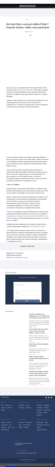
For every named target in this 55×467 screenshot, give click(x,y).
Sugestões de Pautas (42, 429)
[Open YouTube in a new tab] (30, 35)
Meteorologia (47, 410)
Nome (17, 292)
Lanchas (3, 407)
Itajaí (20, 425)
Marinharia (39, 410)
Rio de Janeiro (28, 422)
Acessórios (21, 405)
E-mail (17, 296)
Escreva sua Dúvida (20, 285)
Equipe (46, 422)
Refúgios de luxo (5, 429)
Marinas (46, 407)
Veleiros (3, 410)
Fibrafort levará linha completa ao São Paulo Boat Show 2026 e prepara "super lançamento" (38, 373)
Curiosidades (32, 342)
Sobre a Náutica (42, 419)
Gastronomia (4, 425)
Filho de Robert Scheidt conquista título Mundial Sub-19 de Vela (39, 358)
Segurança (28, 407)
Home (27, 19)
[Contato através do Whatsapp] (44, 398)
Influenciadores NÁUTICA (43, 425)
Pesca (13, 427)
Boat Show (22, 419)
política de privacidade (24, 459)
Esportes (9, 422)
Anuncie (39, 427)
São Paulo (21, 422)
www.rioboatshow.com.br (37, 226)
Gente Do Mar (32, 354)
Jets (11, 405)
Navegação (21, 407)
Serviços (39, 402)
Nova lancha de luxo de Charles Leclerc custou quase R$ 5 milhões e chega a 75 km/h (38, 331)
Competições (32, 369)
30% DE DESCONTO (31, 6)
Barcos (30, 327)
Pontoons (9, 407)
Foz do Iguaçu (26, 425)
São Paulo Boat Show (33, 384)
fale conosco (33, 459)
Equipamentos (23, 402)
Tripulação (39, 415)
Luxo (10, 425)
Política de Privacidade (12, 466)
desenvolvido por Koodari (27, 461)
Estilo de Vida (5, 419)
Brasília (21, 427)
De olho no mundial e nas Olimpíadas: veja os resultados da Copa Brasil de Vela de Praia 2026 (39, 316)
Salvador (26, 427)
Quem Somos (40, 422)
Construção (39, 405)
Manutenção (40, 407)
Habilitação (46, 405)
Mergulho (3, 427)
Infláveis (7, 405)
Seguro (45, 412)
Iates (2, 405)
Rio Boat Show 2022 (24, 90)
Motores (28, 405)
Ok (6, 466)
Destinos (3, 422)
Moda (9, 427)
